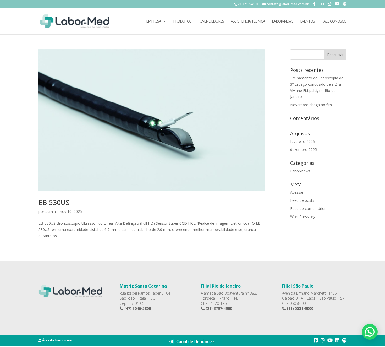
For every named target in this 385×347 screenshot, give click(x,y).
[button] (370, 332)
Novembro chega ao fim (311, 104)
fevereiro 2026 (302, 141)
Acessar (297, 192)
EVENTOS (307, 21)
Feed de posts (302, 200)
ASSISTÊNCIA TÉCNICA (248, 21)
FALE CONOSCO (334, 21)
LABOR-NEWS (282, 21)
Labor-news (300, 171)
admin (50, 211)
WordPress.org (302, 216)
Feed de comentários (308, 208)
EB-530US (53, 202)
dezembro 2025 (303, 149)
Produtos (182, 21)
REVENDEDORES (211, 21)
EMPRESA (153, 21)
